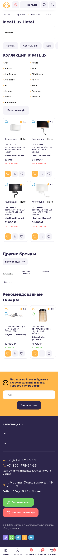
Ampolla (36, 96)
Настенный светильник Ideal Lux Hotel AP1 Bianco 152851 (15, 148)
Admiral (8, 68)
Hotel (23, 139)
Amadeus (36, 91)
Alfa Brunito (38, 74)
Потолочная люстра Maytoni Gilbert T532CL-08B (15, 328)
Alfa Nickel (10, 79)
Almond (8, 91)
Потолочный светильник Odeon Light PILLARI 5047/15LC (41, 330)
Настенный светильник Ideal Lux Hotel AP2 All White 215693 (42, 211)
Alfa (34, 68)
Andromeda (10, 102)
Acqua (35, 62)
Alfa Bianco (10, 74)
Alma (34, 85)
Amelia (8, 96)
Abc (6, 62)
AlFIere (35, 79)
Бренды (21, 14)
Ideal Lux (35, 14)
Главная (6, 14)
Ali (6, 85)
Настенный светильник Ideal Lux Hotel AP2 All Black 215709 (15, 211)
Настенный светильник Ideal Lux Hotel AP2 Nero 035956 (42, 148)
